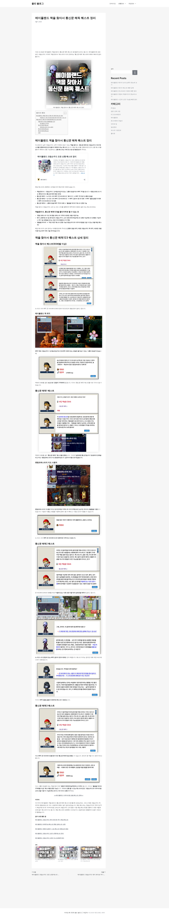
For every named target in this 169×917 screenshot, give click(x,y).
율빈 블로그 (38, 3)
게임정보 (131, 3)
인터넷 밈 (112, 3)
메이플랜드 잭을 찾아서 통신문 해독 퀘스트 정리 (49, 115)
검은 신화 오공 (115, 111)
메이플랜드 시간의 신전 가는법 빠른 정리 (124, 99)
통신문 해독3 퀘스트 (43, 131)
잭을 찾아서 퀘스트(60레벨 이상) (46, 121)
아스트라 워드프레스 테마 (96, 912)
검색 (112, 69)
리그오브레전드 (116, 114)
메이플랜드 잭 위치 (44, 123)
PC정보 (113, 108)
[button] (125, 3)
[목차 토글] (64, 113)
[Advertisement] (68, 37)
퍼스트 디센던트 (116, 130)
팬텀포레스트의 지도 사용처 (46, 127)
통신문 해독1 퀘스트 (43, 125)
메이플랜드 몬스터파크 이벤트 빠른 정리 (124, 91)
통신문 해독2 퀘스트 (43, 129)
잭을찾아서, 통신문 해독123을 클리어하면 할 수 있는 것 (53, 117)
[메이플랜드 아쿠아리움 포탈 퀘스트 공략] (45, 852)
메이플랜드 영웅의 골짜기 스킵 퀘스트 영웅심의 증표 (51, 829)
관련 (39, 132)
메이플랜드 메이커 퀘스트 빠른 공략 (122, 88)
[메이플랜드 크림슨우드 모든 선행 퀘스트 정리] (68, 852)
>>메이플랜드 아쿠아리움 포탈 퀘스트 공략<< (68, 795)
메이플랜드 (114, 117)
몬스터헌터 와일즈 (117, 121)
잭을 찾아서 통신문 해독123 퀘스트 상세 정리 (48, 119)
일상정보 (114, 127)
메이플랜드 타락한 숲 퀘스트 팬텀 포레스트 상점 (50, 824)
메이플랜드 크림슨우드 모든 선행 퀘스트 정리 (49, 833)
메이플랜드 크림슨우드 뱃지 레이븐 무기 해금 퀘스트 (51, 820)
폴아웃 (113, 133)
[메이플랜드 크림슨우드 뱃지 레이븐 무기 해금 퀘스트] (91, 852)
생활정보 (121, 3)
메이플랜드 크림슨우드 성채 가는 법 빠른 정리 (49, 838)
